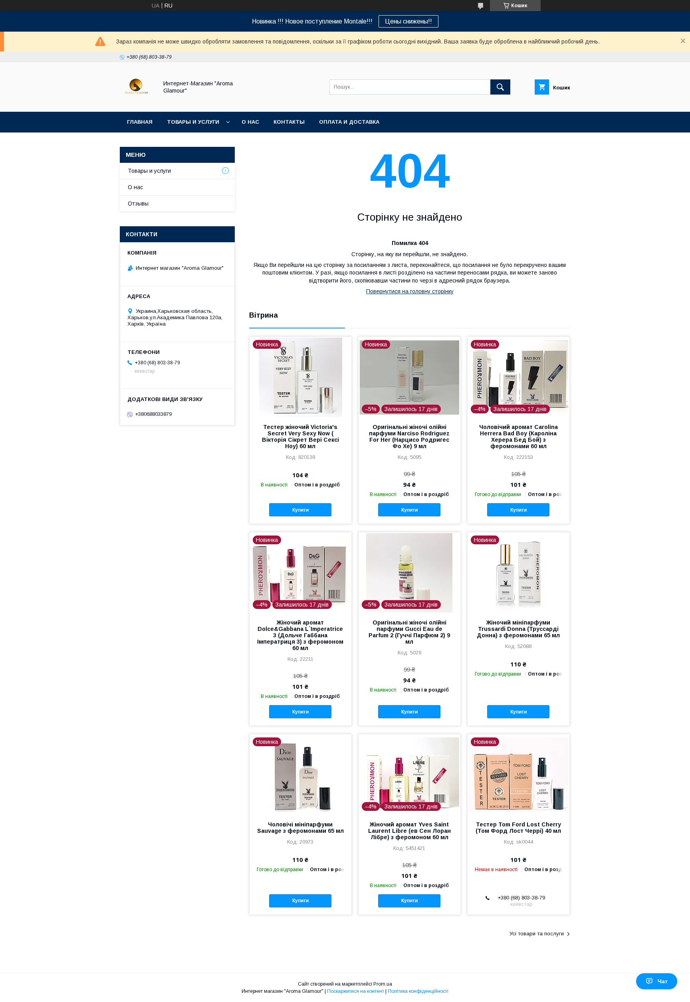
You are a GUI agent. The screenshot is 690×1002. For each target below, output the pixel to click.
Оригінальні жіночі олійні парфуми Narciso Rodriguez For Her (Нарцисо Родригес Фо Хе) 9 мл (409, 436)
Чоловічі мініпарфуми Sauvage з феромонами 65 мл (300, 827)
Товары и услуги (193, 122)
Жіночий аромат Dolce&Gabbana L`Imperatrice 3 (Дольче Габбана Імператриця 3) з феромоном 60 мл (300, 635)
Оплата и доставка (349, 122)
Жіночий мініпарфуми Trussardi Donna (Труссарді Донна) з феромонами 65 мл (518, 628)
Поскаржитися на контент (355, 991)
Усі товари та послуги (537, 934)
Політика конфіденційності (418, 991)
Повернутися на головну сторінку (410, 291)
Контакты (289, 122)
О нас (250, 122)
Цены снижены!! (408, 21)
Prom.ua (382, 984)
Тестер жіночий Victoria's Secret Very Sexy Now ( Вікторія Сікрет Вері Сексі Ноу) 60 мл (300, 436)
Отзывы (138, 203)
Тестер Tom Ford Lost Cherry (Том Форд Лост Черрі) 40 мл (518, 827)
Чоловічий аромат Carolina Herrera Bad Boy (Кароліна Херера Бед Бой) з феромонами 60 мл (518, 436)
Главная (140, 122)
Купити (300, 510)
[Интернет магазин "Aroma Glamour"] (137, 101)
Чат (663, 981)
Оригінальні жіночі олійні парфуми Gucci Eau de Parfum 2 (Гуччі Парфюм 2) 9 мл (409, 632)
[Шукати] (500, 87)
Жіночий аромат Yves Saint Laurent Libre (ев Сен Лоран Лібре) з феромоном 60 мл (409, 830)
